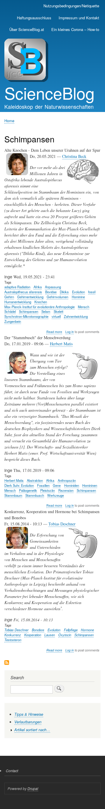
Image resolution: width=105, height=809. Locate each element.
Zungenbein (12, 321)
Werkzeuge (55, 495)
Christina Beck (74, 156)
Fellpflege (71, 629)
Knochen (40, 301)
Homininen (89, 485)
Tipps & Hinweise (28, 714)
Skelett (58, 311)
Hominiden (71, 485)
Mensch (83, 306)
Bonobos (38, 629)
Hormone (87, 629)
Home (9, 120)
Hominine (78, 296)
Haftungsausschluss (34, 17)
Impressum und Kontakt (79, 17)
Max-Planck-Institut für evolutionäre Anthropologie (39, 306)
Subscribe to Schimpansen (6, 663)
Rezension (66, 490)
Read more (54, 332)
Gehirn (9, 296)
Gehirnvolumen (57, 296)
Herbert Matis (61, 343)
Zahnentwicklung (76, 316)
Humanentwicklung (17, 301)
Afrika (38, 286)
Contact (12, 770)
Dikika (64, 291)
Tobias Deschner (62, 524)
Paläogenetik (28, 490)
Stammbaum (13, 495)
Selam (45, 311)
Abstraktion (35, 480)
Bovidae (51, 291)
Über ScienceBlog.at (26, 29)
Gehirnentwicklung (30, 296)
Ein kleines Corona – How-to (75, 29)
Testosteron (12, 639)
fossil (91, 291)
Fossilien (43, 485)
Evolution (78, 291)
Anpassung (53, 286)
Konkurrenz (12, 634)
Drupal (32, 788)
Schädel (10, 311)
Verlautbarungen (27, 722)
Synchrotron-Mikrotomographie (26, 316)
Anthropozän (67, 480)
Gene (57, 485)
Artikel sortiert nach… (32, 729)
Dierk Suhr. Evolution (19, 485)
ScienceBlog (49, 92)
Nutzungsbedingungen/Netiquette (71, 5)
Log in (69, 332)
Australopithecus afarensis (23, 291)
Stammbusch (34, 495)
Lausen (49, 634)
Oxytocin (64, 634)
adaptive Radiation (17, 286)
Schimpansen (28, 311)
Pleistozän (47, 490)
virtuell (56, 316)
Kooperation (32, 634)
